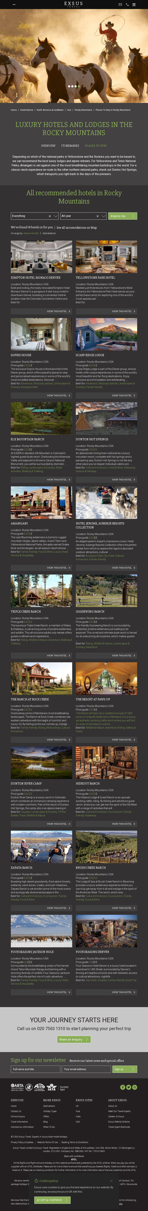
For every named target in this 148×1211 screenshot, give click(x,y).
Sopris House (21, 355)
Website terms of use (47, 1142)
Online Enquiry (18, 1116)
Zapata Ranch (21, 868)
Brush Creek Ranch (91, 868)
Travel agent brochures (119, 1127)
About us (112, 1106)
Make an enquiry (70, 1039)
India (78, 1116)
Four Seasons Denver (92, 952)
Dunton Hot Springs (92, 439)
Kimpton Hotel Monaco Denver (35, 278)
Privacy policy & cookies (22, 1142)
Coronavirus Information (22, 1127)
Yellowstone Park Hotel (95, 278)
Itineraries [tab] (70, 146)
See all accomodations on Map (77, 227)
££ (30, 449)
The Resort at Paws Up (93, 699)
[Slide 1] (69, 86)
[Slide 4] (79, 86)
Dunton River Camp (26, 783)
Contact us (16, 1111)
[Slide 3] (76, 86)
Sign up (119, 1069)
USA (78, 1122)
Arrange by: (17, 233)
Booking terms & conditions (75, 1142)
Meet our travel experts (119, 1111)
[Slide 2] (72, 86)
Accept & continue (49, 1200)
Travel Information (19, 1122)
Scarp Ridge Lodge (90, 355)
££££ (28, 365)
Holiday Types (50, 1111)
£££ (28, 449)
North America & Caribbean (50, 110)
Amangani (19, 523)
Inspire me (118, 216)
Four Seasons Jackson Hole (32, 952)
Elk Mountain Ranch (27, 439)
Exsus (74, 4)
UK (77, 1106)
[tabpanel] (74, 577)
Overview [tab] (48, 146)
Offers (46, 1116)
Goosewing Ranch (90, 612)
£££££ (93, 449)
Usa (69, 110)
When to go (49, 1127)
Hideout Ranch (88, 783)
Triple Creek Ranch (26, 612)
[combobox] (35, 215)
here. (120, 1204)
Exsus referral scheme (119, 1122)
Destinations (26, 110)
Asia (78, 1111)
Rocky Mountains (83, 110)
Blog (45, 1122)
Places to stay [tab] (96, 146)
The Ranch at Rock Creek (30, 699)
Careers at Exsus (116, 1116)
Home (14, 110)
